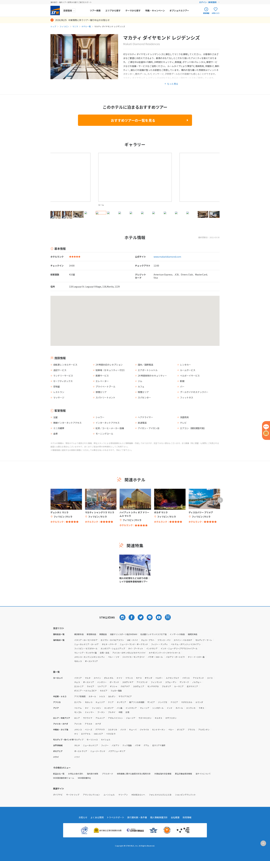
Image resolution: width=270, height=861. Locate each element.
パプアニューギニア (116, 751)
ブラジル (191, 729)
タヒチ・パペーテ (109, 644)
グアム (146, 745)
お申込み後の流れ (75, 773)
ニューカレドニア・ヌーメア (86, 644)
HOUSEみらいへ (138, 794)
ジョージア (130, 718)
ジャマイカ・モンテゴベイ (133, 657)
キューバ (133, 729)
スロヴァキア (127, 682)
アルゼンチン (204, 729)
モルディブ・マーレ (203, 640)
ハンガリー (102, 682)
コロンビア (98, 733)
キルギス (158, 718)
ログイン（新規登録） (208, 2)
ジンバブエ (162, 702)
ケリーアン (123, 794)
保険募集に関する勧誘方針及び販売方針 (134, 773)
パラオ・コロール (155, 657)
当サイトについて (203, 773)
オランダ (148, 677)
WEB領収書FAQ (84, 777)
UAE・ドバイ (132, 640)
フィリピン (64, 26)
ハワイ (77, 757)
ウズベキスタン (145, 718)
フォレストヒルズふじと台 (160, 794)
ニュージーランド (97, 751)
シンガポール (158, 708)
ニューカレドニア (90, 745)
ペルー (171, 729)
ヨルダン (111, 696)
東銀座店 (103, 634)
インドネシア (152, 648)
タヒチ (77, 745)
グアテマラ (100, 729)
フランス (129, 677)
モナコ (139, 677)
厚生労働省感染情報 (183, 773)
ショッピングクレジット (185, 794)
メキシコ (78, 729)
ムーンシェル (109, 794)
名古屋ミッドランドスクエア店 (153, 634)
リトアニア (102, 686)
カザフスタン (171, 718)
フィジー (105, 745)
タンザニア (121, 702)
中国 (120, 712)
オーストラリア (91, 661)
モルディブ (78, 739)
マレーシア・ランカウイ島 (85, 652)
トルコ (102, 696)
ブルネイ (111, 712)
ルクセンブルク (172, 677)
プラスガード (107, 773)
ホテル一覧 (86, 26)
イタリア (78, 677)
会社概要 (175, 817)
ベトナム (78, 708)
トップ (53, 26)
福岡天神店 (192, 634)
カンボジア (109, 708)
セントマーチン (158, 729)
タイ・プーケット (135, 648)
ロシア (77, 718)
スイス (210, 677)
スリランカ (190, 708)
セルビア (103, 690)
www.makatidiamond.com (167, 256)
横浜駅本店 (79, 634)
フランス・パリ (163, 640)
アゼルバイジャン (115, 718)
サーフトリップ (72, 794)
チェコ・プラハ (147, 640)
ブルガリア (166, 686)
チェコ (77, 682)
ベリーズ (88, 729)
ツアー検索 (95, 10)
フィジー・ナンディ (159, 644)
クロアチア (125, 686)
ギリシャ (113, 686)
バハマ (123, 729)
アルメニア (100, 718)
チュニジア (100, 702)
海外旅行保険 (92, 773)
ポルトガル (108, 677)
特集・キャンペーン (155, 10)
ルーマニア (179, 686)
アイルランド (198, 677)
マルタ (87, 677)
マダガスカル (186, 702)
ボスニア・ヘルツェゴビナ (85, 690)
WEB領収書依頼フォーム (63, 777)
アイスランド (142, 682)
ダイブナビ (57, 794)
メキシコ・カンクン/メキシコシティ (89, 657)
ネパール (179, 708)
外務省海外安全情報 (162, 773)
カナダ (98, 723)
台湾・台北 (104, 652)
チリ (76, 733)
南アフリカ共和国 (136, 702)
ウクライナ (87, 718)
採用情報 (187, 817)
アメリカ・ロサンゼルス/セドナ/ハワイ (129, 652)
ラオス (201, 708)
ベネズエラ (110, 733)
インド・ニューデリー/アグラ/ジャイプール (179, 648)
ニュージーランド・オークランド (134, 644)
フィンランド (156, 682)
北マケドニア (192, 686)
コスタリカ (112, 729)
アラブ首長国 (79, 696)
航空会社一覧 (58, 773)
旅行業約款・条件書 (137, 817)
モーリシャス (92, 739)
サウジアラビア (125, 696)
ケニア (111, 702)
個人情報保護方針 (159, 817)
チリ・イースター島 (196, 657)
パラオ (137, 745)
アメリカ (78, 723)
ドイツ (119, 677)
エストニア (79, 686)
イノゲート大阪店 (177, 634)
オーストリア (88, 682)
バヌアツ (115, 745)
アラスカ (88, 723)
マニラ (75, 26)
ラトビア (90, 686)
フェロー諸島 (116, 690)
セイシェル (105, 739)
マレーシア (144, 708)
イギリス (186, 677)
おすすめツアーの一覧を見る (133, 120)
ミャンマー (89, 712)
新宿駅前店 (91, 634)
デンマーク (184, 682)
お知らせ (83, 817)
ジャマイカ (144, 729)
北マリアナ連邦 (158, 745)
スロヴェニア (138, 686)
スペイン (97, 677)
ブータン (101, 712)
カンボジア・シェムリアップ (113, 648)
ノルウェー (196, 682)
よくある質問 (97, 817)
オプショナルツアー (179, 10)
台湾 (127, 712)
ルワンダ (199, 702)
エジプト (78, 702)
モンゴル (78, 712)
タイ (87, 708)
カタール (92, 696)
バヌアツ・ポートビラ (175, 657)
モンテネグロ (153, 686)
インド (169, 708)
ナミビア (174, 702)
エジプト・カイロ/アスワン (112, 640)
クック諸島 (127, 745)
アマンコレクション (91, 794)
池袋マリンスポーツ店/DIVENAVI (123, 634)
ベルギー (159, 677)
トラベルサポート (115, 817)
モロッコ (78, 661)
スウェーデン (170, 682)
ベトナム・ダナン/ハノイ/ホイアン (186, 644)
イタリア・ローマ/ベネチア (86, 640)
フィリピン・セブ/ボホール (86, 648)
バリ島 (119, 708)
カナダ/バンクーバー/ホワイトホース (164, 652)
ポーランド (114, 682)
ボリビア (181, 729)
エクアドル (85, 733)
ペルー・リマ (113, 657)
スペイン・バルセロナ (183, 640)
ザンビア (151, 702)
